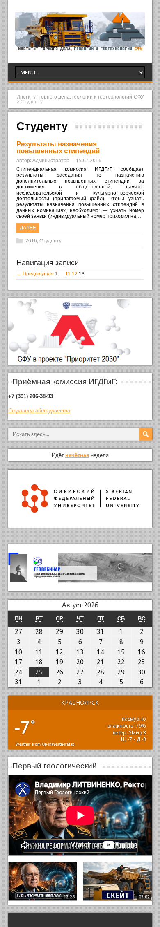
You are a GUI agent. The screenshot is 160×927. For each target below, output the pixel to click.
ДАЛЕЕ (28, 228)
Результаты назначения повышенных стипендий (58, 147)
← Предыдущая (35, 274)
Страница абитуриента (39, 411)
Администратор (50, 160)
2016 (31, 241)
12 (75, 274)
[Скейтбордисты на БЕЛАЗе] (117, 881)
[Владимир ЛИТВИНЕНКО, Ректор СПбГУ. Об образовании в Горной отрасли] (43, 881)
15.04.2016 (88, 160)
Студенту (50, 241)
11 (68, 274)
